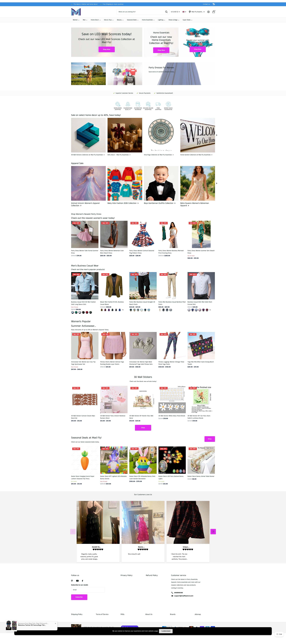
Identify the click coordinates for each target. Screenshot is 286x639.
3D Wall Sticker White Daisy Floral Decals (171, 416)
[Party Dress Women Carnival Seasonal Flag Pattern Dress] (143, 234)
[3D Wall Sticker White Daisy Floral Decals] (172, 399)
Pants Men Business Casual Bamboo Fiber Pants (172, 303)
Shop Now (106, 49)
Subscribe (79, 597)
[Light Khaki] (134, 310)
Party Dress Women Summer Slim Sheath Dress (201, 252)
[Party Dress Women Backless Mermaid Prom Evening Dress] (172, 234)
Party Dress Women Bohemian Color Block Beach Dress (112, 252)
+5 (122, 310)
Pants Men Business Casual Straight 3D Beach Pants (142, 303)
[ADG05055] (79, 312)
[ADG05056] (83, 312)
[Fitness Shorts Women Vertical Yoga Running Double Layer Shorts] (114, 345)
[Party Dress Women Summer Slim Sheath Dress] (201, 234)
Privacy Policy (126, 575)
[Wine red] (105, 310)
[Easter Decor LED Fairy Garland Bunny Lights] (172, 460)
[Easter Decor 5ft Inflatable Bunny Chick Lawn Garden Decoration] (143, 460)
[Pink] (199, 310)
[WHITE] (141, 310)
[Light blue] (196, 310)
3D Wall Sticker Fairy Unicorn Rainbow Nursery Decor (112, 417)
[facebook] (82, 581)
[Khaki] (101, 310)
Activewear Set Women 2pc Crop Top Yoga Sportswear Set (83, 363)
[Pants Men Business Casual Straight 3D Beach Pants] (143, 285)
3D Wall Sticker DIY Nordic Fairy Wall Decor (141, 417)
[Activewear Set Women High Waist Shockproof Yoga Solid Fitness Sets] (143, 345)
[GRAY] (138, 310)
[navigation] (216, 135)
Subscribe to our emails (79, 585)
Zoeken (166, 12)
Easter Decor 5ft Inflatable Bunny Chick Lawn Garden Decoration (142, 477)
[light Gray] (170, 310)
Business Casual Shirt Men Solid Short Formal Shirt (200, 303)
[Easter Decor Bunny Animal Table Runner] (201, 460)
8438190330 (178, 593)
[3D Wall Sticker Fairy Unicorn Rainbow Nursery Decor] (114, 399)
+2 (210, 310)
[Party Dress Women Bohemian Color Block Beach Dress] (114, 234)
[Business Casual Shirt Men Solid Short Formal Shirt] (201, 285)
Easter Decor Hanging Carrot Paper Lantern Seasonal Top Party (82, 477)
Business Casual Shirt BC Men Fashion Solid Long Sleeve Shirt (83, 303)
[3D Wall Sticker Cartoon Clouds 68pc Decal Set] (84, 399)
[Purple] (109, 310)
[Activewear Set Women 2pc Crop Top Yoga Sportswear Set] (84, 345)
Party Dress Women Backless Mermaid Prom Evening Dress (171, 252)
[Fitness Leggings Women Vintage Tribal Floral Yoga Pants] (172, 345)
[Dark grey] (116, 310)
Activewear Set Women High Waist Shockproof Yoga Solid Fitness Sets (140, 363)
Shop (143, 428)
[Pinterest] (72, 581)
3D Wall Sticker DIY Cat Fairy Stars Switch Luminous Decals (199, 417)
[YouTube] (77, 581)
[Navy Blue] (167, 310)
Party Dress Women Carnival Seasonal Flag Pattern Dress (141, 252)
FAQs (122, 614)
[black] (130, 310)
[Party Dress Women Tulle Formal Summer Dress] (84, 234)
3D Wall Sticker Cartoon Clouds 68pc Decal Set (83, 417)
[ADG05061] (72, 312)
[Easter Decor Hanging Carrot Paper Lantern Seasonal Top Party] (84, 460)
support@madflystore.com (183, 596)
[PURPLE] (203, 310)
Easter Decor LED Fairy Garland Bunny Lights (171, 477)
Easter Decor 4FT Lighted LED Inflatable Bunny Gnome (113, 477)
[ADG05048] (87, 312)
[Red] (207, 310)
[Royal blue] (119, 310)
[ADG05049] (90, 312)
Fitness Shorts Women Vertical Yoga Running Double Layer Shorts (112, 363)
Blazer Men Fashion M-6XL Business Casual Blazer (112, 303)
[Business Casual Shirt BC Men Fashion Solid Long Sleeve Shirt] (84, 285)
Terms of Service (102, 614)
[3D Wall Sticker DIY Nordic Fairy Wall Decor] (143, 399)
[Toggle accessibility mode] (214, 4)
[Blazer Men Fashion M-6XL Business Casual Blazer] (114, 285)
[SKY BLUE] (148, 310)
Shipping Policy (76, 614)
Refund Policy (152, 575)
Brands (172, 614)
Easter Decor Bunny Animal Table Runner (201, 476)
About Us (148, 614)
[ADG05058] (76, 312)
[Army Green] (112, 310)
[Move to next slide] (213, 531)
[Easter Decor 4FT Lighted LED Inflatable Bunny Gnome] (114, 460)
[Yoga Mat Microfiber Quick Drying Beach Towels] (201, 345)
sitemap (198, 614)
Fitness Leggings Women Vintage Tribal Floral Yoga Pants (171, 363)
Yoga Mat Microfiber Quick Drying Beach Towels (201, 363)
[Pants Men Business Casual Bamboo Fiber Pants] (172, 285)
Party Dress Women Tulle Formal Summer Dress (84, 252)
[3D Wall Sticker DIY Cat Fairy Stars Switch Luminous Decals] (201, 399)
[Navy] (145, 310)
